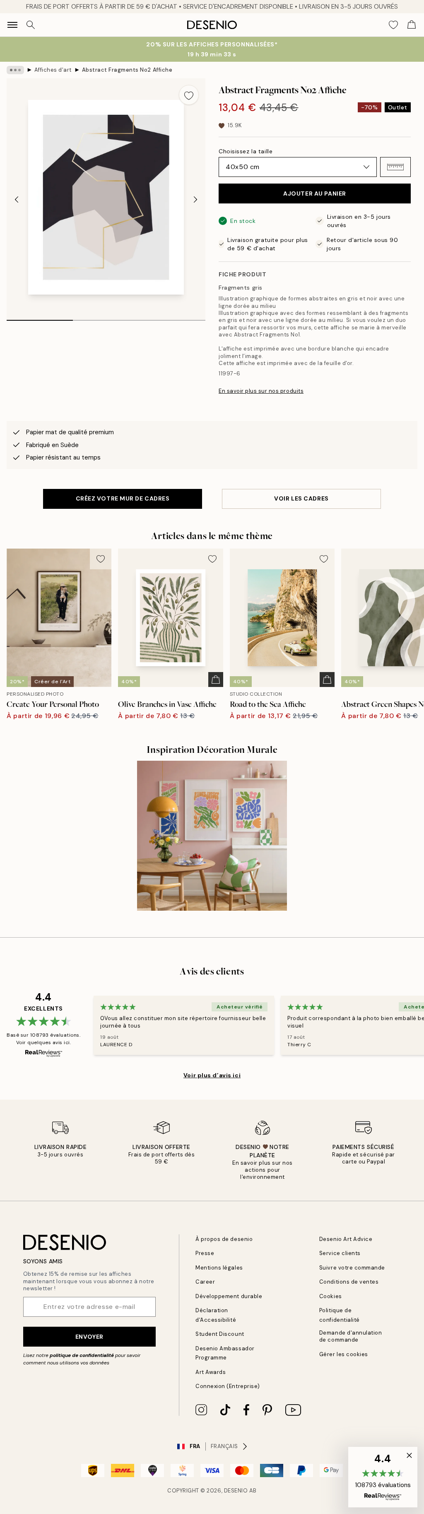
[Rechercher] (31, 25)
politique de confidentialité (82, 1355)
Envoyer (89, 1336)
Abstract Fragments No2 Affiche (127, 69)
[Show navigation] (12, 25)
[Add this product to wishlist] (189, 95)
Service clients (340, 1253)
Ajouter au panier (314, 193)
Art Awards (210, 1372)
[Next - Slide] (195, 199)
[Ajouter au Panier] (215, 679)
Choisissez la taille (245, 151)
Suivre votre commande (352, 1267)
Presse (204, 1253)
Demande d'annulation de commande (350, 1336)
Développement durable (228, 1296)
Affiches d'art (53, 69)
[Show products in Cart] (411, 25)
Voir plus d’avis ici (212, 1075)
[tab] (40, 317)
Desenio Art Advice (345, 1239)
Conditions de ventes (348, 1281)
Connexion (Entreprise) (227, 1386)
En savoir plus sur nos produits (261, 390)
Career (205, 1281)
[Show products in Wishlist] (393, 25)
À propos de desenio (224, 1239)
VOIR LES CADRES (301, 498)
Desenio (236, 1490)
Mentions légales (219, 1267)
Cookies (330, 1296)
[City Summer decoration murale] (212, 836)
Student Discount (219, 1333)
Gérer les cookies (343, 1354)
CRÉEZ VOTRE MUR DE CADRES (123, 498)
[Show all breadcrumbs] (15, 70)
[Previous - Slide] (16, 199)
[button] (395, 167)
